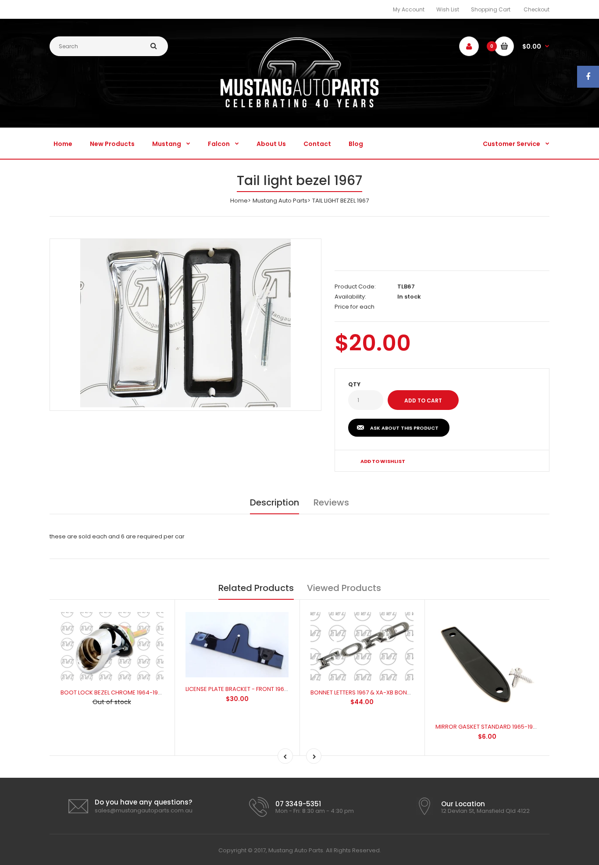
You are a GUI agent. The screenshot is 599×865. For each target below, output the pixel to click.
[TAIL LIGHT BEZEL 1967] (185, 323)
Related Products (256, 588)
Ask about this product (404, 427)
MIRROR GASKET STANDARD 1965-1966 (487, 727)
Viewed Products (344, 588)
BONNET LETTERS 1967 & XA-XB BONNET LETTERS (375, 692)
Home (239, 200)
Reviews (331, 502)
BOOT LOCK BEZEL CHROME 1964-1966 (113, 692)
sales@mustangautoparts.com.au (144, 810)
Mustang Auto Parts (280, 200)
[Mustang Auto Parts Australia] (299, 105)
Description (274, 502)
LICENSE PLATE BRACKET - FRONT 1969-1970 (244, 689)
